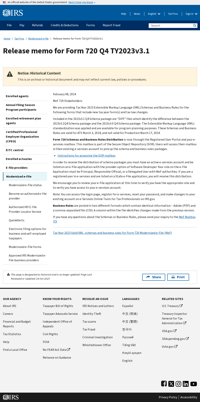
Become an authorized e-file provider (28, 196)
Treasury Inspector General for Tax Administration (174, 318)
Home (7, 38)
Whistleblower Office (96, 345)
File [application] (9, 25)
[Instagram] (178, 383)
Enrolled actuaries (19, 159)
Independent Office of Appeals (57, 323)
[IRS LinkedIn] (186, 383)
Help (123, 14)
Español (127, 306)
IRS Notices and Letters (98, 306)
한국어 (127, 329)
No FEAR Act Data (54, 350)
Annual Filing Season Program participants (21, 107)
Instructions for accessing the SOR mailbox (86, 155)
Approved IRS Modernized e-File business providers (27, 257)
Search (194, 25)
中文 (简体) (130, 314)
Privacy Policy (168, 397)
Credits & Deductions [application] (65, 25)
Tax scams (89, 321)
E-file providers (17, 168)
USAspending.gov (173, 339)
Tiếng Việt (129, 345)
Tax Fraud (88, 329)
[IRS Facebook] (164, 383)
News (137, 14)
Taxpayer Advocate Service (60, 314)
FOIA (46, 342)
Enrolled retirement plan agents (23, 120)
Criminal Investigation (97, 337)
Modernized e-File (38, 38)
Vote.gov (168, 347)
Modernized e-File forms (25, 247)
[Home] (13, 11)
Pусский (127, 337)
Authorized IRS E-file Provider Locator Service (25, 209)
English (152, 14)
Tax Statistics (12, 334)
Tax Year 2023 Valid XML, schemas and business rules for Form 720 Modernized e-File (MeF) (112, 233)
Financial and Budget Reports (17, 323)
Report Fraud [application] (111, 25)
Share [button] (156, 277)
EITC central (14, 150)
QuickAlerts (16, 220)
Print (181, 277)
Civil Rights (50, 334)
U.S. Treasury (170, 306)
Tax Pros (173, 14)
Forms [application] (90, 25)
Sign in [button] (190, 14)
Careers (8, 314)
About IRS (9, 306)
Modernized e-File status (25, 185)
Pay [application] (22, 25)
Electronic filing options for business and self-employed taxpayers (27, 233)
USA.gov (167, 331)
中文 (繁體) (130, 321)
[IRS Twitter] (171, 383)
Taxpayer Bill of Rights (58, 306)
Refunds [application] (37, 25)
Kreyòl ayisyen (131, 353)
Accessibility (188, 397)
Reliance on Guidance (57, 357)
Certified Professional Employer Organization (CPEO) (22, 136)
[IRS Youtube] (193, 383)
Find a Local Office (15, 350)
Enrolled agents (17, 96)
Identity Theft (91, 314)
